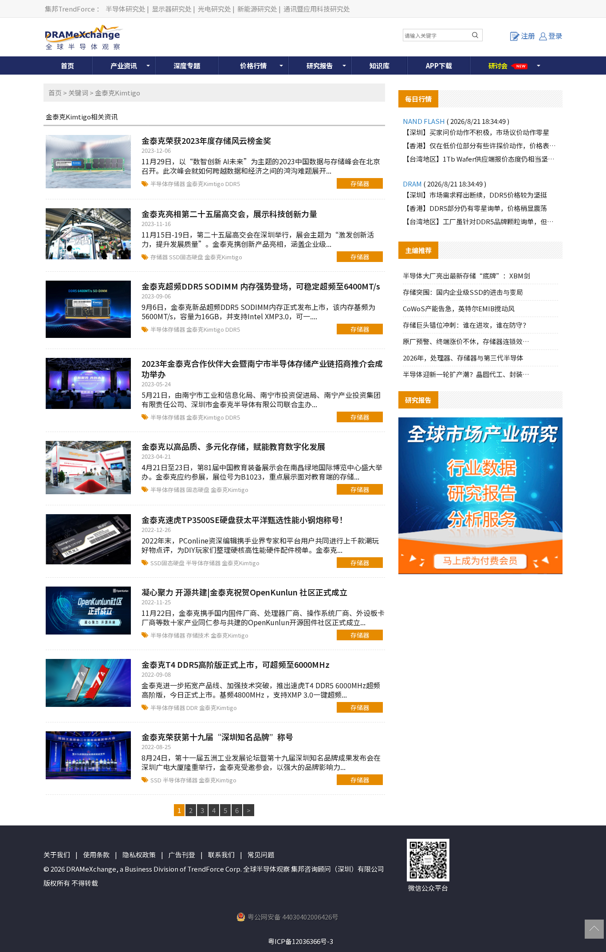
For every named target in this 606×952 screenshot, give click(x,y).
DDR (192, 707)
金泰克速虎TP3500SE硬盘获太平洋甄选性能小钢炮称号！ (244, 519)
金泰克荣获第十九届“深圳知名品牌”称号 (217, 736)
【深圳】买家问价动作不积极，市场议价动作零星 (476, 132)
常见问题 (261, 854)
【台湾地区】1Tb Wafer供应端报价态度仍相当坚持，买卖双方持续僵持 (480, 158)
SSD (156, 780)
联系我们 (221, 854)
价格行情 (253, 65)
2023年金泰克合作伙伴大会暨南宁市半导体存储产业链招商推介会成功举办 (262, 368)
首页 (67, 65)
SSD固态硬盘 (187, 257)
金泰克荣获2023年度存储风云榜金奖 (206, 140)
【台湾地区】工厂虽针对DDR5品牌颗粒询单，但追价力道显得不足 (480, 221)
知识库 (380, 65)
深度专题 (186, 65)
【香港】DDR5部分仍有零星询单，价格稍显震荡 (475, 208)
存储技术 (198, 635)
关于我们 (56, 854)
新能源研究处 (257, 8)
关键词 (78, 92)
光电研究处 (214, 8)
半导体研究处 (126, 8)
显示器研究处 (172, 8)
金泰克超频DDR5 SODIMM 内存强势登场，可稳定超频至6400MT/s (261, 286)
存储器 (359, 183)
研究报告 (320, 65)
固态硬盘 (198, 489)
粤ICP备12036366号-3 (300, 941)
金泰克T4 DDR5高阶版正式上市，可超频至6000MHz (236, 664)
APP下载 (439, 65)
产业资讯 (123, 65)
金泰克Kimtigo (205, 183)
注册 (528, 35)
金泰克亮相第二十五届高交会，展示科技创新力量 (229, 213)
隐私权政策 (139, 854)
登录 (555, 35)
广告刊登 (182, 854)
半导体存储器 (168, 183)
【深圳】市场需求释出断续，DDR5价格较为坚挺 (475, 194)
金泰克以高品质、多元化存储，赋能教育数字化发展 (233, 446)
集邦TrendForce (70, 8)
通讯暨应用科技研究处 (316, 8)
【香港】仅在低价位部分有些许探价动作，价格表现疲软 (480, 145)
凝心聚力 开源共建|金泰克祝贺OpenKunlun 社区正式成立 (244, 592)
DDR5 (232, 183)
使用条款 (96, 854)
